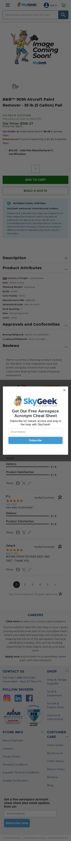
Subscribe (35, 440)
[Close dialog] (64, 390)
